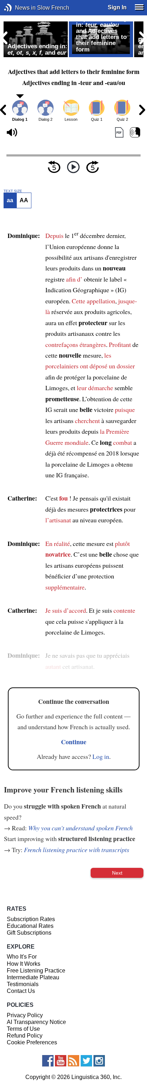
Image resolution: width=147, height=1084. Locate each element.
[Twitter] (86, 1060)
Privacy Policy (25, 1015)
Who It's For (22, 957)
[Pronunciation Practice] (135, 132)
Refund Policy (24, 1036)
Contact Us (21, 991)
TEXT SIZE (13, 191)
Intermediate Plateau (33, 977)
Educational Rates (30, 926)
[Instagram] (99, 1060)
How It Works (23, 964)
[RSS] (73, 1060)
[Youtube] (60, 1060)
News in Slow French (18, 8)
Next (117, 873)
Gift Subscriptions (29, 933)
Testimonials (23, 984)
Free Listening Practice (36, 971)
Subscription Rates (31, 919)
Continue (73, 741)
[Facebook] (48, 1060)
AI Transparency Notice (36, 1022)
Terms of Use (23, 1029)
